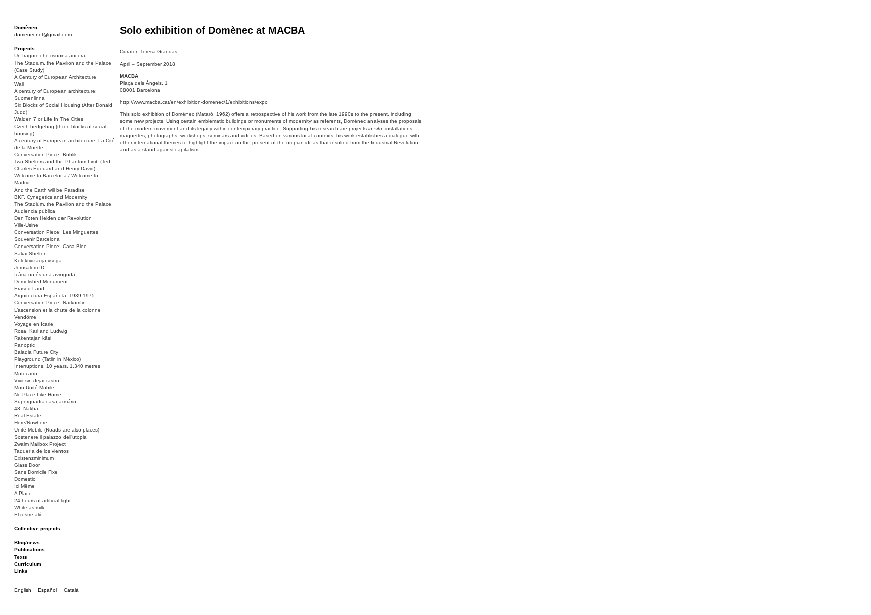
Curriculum (27, 564)
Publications (29, 549)
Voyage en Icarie (33, 324)
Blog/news (27, 542)
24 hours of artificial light (42, 500)
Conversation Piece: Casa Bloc (50, 246)
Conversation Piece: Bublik (45, 154)
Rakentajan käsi (32, 338)
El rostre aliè (28, 514)
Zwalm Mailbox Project (40, 444)
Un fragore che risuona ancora (49, 55)
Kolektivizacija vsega (38, 260)
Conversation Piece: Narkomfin (50, 302)
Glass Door (27, 465)
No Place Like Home (37, 394)
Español (47, 590)
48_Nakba (26, 408)
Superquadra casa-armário (45, 401)
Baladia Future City (36, 352)
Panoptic (24, 345)
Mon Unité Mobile (34, 387)
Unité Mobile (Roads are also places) (56, 430)
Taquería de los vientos (41, 451)
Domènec (25, 27)
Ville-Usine (26, 225)
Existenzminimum (34, 458)
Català (71, 590)
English (22, 590)
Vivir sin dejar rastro (36, 380)
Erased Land (29, 288)
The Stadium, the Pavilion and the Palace (62, 204)
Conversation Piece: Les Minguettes (56, 232)
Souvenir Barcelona (37, 239)
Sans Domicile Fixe (36, 472)
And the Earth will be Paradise (49, 190)
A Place (23, 493)
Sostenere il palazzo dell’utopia (50, 437)
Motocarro (25, 373)
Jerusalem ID (29, 267)
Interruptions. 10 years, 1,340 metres (57, 366)
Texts (20, 557)
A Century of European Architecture (55, 77)
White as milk (29, 507)
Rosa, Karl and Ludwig (40, 331)
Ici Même (24, 486)
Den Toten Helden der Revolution (53, 218)
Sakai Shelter (29, 253)
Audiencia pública (34, 211)
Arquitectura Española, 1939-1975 (54, 295)
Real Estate (27, 415)
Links (21, 571)
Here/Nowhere (30, 422)
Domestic (24, 479)
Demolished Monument (41, 281)
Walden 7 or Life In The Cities (48, 119)
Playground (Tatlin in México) (47, 359)
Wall (19, 84)
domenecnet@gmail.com (43, 34)
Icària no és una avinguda (44, 274)
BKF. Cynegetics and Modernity (50, 197)
